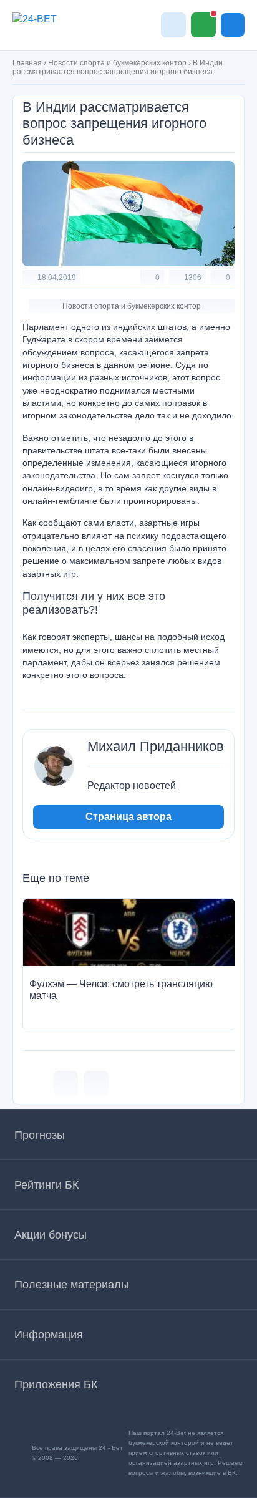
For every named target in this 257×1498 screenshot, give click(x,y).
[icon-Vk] (65, 1083)
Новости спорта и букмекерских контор (117, 63)
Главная (27, 63)
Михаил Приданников (155, 746)
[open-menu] (233, 25)
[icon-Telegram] (96, 1083)
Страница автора (128, 816)
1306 (192, 277)
